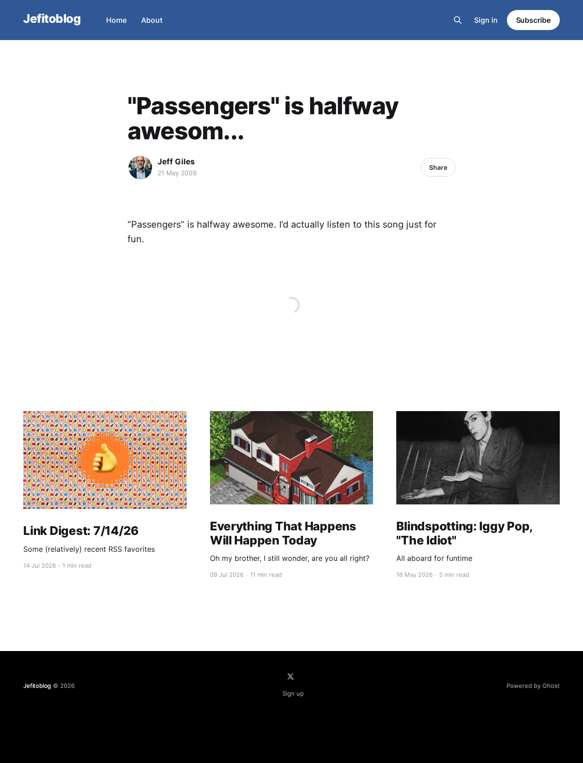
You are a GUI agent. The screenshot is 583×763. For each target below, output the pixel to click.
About (152, 20)
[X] (290, 676)
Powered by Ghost (533, 685)
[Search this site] (457, 20)
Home (116, 20)
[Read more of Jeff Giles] (140, 167)
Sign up (293, 693)
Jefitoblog (52, 19)
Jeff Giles (176, 161)
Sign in (486, 20)
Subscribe (533, 20)
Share (438, 167)
